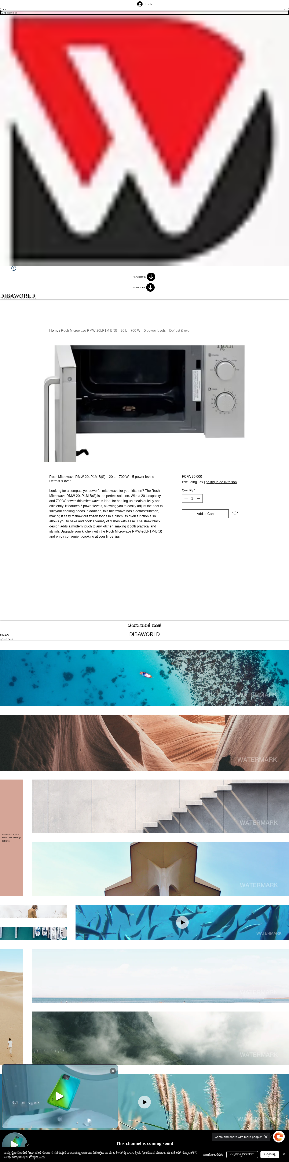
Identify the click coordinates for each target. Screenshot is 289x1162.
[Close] (283, 1154)
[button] (144, 678)
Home (53, 330)
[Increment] (199, 498)
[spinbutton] (192, 498)
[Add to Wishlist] (235, 512)
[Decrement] (186, 498)
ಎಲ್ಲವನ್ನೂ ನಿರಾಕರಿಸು (242, 1154)
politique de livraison (221, 482)
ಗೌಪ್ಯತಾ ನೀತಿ (37, 1156)
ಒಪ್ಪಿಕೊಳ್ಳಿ (269, 1154)
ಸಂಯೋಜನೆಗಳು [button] (213, 1154)
